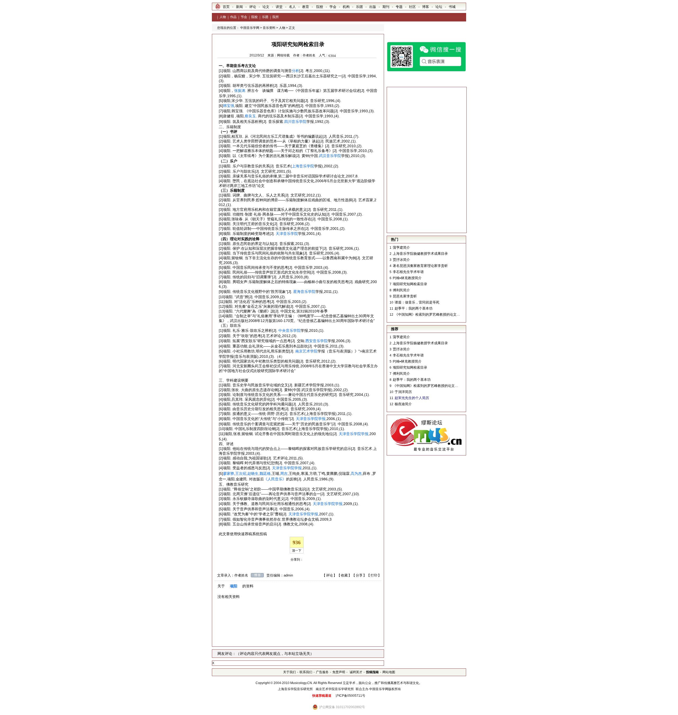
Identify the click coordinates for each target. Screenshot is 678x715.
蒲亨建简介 (401, 247)
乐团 (359, 7)
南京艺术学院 (306, 351)
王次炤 (240, 473)
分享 (359, 575)
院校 (319, 7)
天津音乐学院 (287, 233)
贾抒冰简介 (401, 260)
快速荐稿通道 (321, 696)
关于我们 (289, 672)
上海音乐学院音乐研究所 (295, 689)
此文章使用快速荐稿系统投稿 (243, 534)
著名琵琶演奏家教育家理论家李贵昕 (420, 266)
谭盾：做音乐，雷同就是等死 (417, 302)
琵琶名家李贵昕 (405, 296)
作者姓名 (309, 55)
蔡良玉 (250, 116)
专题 (399, 7)
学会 (332, 7)
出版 (372, 7)
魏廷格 (265, 473)
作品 (233, 17)
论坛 (438, 7)
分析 (295, 71)
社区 (412, 7)
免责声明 (338, 672)
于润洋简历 (403, 392)
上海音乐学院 (303, 166)
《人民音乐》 (275, 479)
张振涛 (239, 90)
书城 (452, 7)
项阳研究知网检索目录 (410, 284)
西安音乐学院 (316, 341)
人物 (223, 17)
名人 (292, 7)
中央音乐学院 (289, 330)
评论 (252, 7)
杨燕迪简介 (403, 404)
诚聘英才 (355, 672)
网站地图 (388, 672)
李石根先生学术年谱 (408, 272)
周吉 (284, 473)
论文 (265, 7)
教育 (305, 7)
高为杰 (356, 473)
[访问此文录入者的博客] (257, 575)
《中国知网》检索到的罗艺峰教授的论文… (427, 314)
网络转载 (283, 55)
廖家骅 (228, 473)
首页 (226, 7)
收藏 (344, 575)
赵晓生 (252, 473)
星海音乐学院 (304, 291)
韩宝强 (228, 106)
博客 (425, 7)
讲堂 (279, 7)
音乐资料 (269, 28)
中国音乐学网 (249, 28)
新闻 (239, 7)
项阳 (233, 586)
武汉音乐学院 (330, 156)
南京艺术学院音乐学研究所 (335, 689)
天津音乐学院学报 (310, 419)
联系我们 (306, 672)
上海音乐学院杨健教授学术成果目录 (420, 254)
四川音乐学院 (295, 121)
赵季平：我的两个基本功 (413, 308)
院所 (276, 17)
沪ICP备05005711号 (350, 696)
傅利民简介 (401, 290)
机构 (346, 7)
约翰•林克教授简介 (407, 278)
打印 (374, 575)
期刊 (385, 7)
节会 (244, 17)
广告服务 (322, 672)
